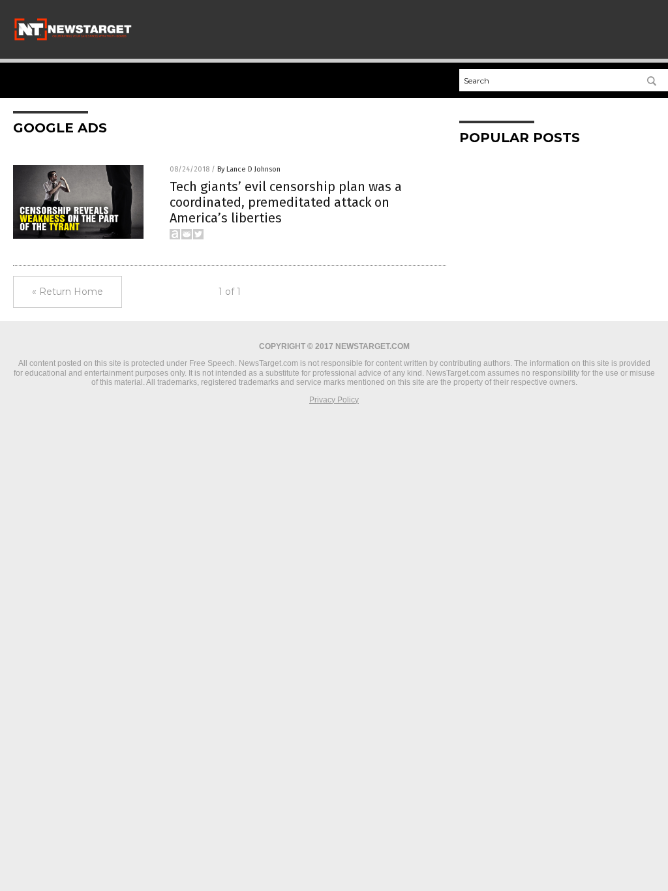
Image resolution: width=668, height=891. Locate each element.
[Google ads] (73, 39)
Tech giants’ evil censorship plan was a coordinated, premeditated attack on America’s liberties (286, 202)
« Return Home (67, 291)
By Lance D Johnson (249, 169)
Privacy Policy (334, 399)
